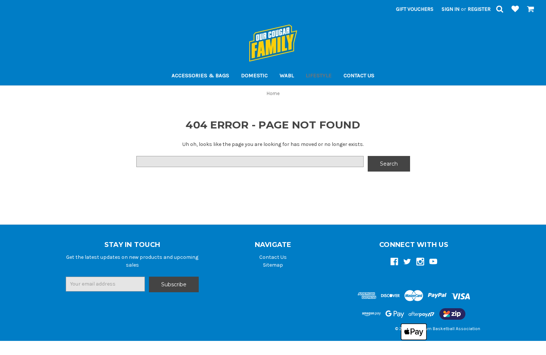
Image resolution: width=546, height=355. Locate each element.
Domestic (254, 75)
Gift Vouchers (414, 9)
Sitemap (273, 265)
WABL (287, 75)
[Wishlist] (515, 9)
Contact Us (359, 75)
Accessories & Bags (200, 75)
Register (479, 9)
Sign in (450, 9)
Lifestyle (319, 75)
